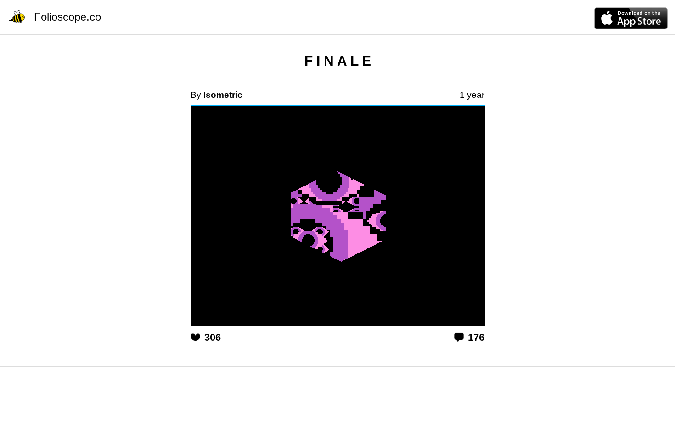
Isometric (222, 95)
